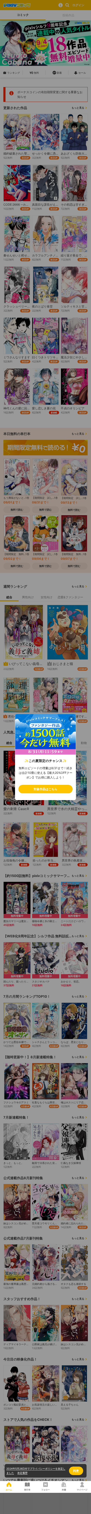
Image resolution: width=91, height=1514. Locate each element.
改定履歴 (22, 1472)
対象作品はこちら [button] (45, 789)
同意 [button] (76, 1470)
